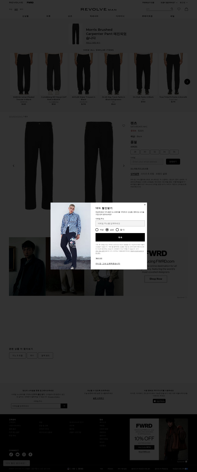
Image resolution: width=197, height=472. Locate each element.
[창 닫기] (145, 205)
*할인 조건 (99, 258)
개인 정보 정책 (100, 251)
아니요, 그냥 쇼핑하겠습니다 (108, 263)
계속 (120, 237)
